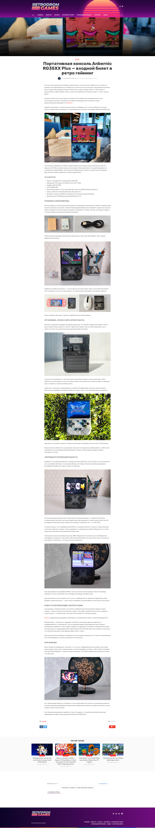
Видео (105, 15)
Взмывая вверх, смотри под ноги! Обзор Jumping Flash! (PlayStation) (42, 760)
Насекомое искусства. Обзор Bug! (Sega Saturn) (113, 759)
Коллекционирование (84, 15)
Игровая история (68, 15)
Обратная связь (117, 824)
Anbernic (70, 103)
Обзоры (56, 15)
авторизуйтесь (103, 783)
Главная (40, 15)
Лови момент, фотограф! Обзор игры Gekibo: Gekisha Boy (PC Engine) (89, 760)
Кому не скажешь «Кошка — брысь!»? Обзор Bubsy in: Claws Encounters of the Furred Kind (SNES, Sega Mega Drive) (65, 761)
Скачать (47, 618)
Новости (49, 15)
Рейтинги (97, 15)
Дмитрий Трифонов (71, 78)
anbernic (113, 721)
